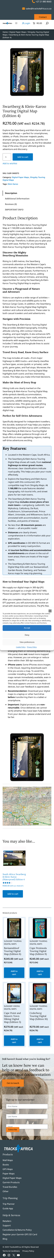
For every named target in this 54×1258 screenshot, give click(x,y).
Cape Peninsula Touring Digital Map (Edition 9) (38, 951)
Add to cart (22, 157)
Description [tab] (11, 193)
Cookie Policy (21, 647)
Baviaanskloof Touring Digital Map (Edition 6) (12, 951)
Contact (43, 17)
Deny (27, 635)
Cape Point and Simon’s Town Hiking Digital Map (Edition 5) (12, 1017)
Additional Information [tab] (17, 198)
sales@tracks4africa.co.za (38, 8)
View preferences (27, 642)
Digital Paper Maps (17, 32)
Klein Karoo (13, 184)
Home (5, 32)
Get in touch (13, 1083)
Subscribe (12, 1129)
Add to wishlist (10, 163)
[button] (50, 611)
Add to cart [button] (12, 893)
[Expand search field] (47, 23)
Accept (27, 628)
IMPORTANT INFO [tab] (14, 209)
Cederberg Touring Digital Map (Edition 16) (39, 1016)
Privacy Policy (32, 647)
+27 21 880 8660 (43, 1)
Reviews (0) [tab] (11, 204)
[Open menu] (16, 23)
